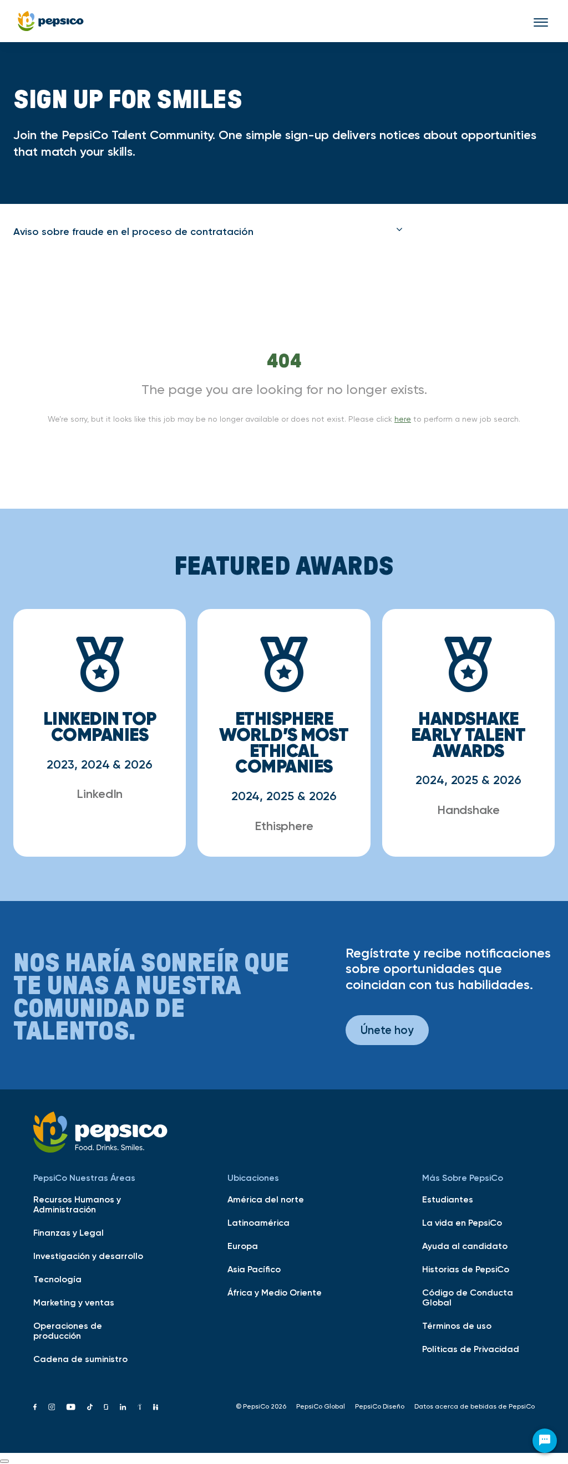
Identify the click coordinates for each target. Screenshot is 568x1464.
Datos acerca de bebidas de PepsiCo (474, 1406)
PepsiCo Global (320, 1406)
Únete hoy (387, 1030)
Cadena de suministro (80, 1359)
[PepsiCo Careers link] (51, 21)
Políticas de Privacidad (470, 1349)
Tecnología (57, 1279)
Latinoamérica (258, 1222)
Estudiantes (447, 1199)
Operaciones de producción (67, 1330)
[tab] (208, 232)
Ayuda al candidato (465, 1246)
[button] (208, 232)
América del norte (265, 1199)
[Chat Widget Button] (544, 1441)
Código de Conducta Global (467, 1297)
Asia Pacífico (254, 1269)
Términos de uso (456, 1325)
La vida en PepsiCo (462, 1222)
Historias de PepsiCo (465, 1269)
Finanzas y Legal (68, 1232)
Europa (242, 1246)
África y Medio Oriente (274, 1292)
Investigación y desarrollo (88, 1256)
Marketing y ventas (73, 1302)
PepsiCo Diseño (379, 1406)
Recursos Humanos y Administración (77, 1204)
